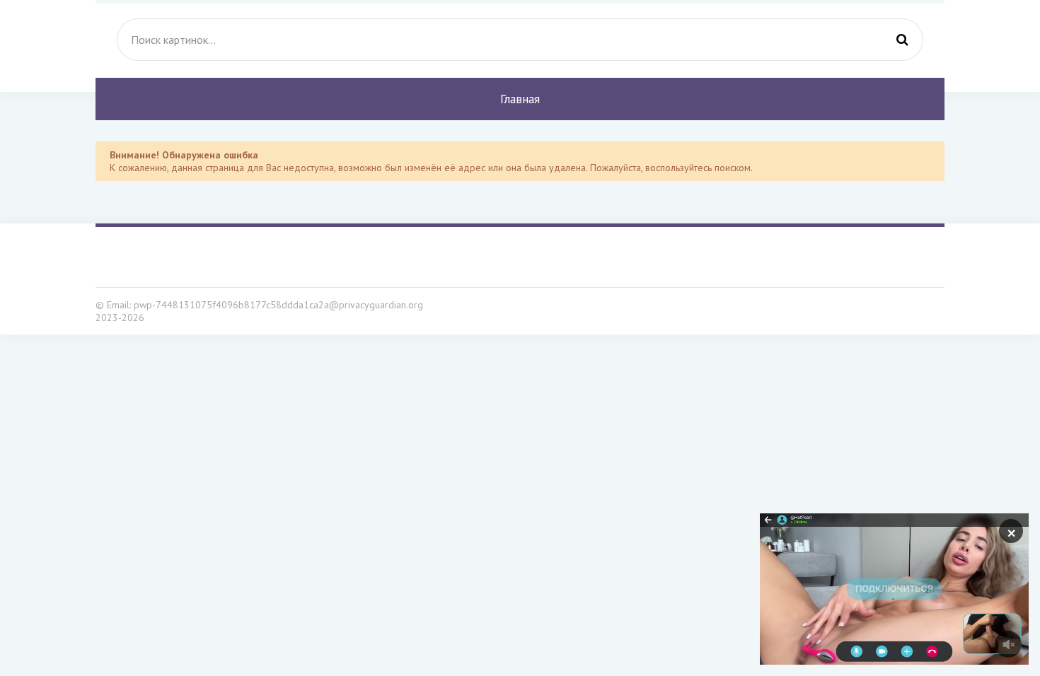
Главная (520, 99)
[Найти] (902, 39)
